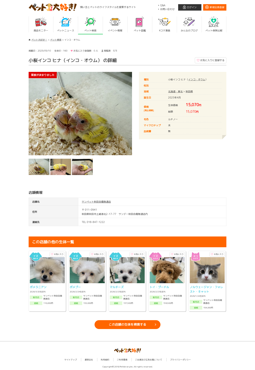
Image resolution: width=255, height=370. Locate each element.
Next (137, 114)
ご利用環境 (122, 359)
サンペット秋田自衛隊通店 (96, 201)
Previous (23, 114)
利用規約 (105, 359)
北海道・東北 (175, 91)
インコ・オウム (196, 79)
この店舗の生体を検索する (127, 324)
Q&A (162, 5)
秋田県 (189, 91)
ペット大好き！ (39, 39)
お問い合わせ (167, 9)
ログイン (192, 7)
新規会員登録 (217, 7)
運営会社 (89, 359)
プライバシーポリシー (180, 359)
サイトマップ (70, 359)
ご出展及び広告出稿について (148, 359)
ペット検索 (55, 39)
